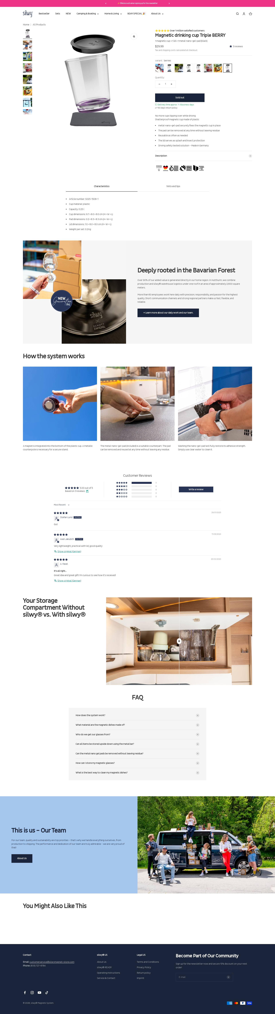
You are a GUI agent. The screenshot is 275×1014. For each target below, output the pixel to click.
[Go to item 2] (27, 45)
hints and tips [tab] (173, 186)
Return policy (144, 972)
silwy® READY (104, 967)
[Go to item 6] (27, 91)
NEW (68, 13)
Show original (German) (69, 551)
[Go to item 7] (27, 103)
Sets (57, 13)
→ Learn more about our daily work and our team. (168, 312)
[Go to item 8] (27, 114)
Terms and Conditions (148, 962)
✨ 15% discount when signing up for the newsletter (137, 3)
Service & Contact (106, 978)
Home (26, 24)
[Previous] (105, 3)
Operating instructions (108, 972)
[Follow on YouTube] (39, 993)
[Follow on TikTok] (47, 993)
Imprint (140, 978)
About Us (156, 13)
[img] (61, 513)
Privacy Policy (144, 967)
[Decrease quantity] (159, 84)
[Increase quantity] (171, 84)
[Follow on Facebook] (25, 993)
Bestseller (44, 13)
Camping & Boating (86, 13)
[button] (231, 46)
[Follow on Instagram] (32, 993)
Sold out (179, 97)
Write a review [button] (196, 489)
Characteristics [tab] (101, 186)
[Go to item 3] (27, 57)
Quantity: (159, 77)
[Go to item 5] (27, 80)
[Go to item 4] (27, 68)
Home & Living (111, 13)
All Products (39, 24)
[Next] (169, 3)
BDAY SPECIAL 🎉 (136, 13)
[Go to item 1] (27, 34)
